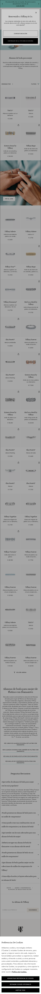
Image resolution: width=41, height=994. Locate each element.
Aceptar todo (20, 990)
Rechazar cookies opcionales (20, 984)
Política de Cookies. (19, 972)
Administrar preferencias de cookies (20, 978)
